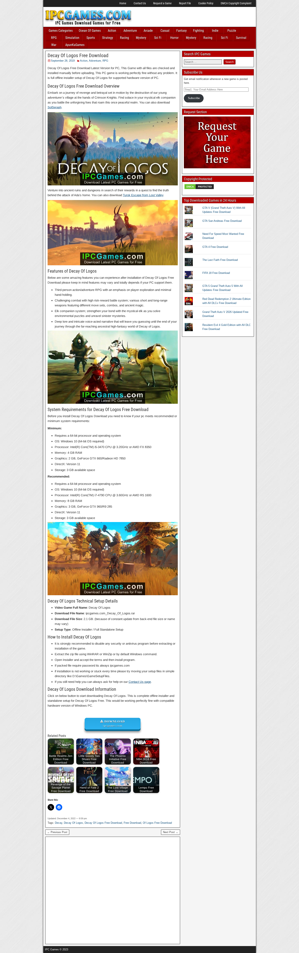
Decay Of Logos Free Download (78, 55)
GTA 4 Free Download (215, 246)
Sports (90, 38)
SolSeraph (54, 107)
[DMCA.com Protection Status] (199, 188)
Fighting (198, 31)
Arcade (148, 31)
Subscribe (194, 98)
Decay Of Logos (73, 822)
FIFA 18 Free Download (216, 272)
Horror (174, 38)
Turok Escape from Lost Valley (143, 195)
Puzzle (231, 31)
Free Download (132, 822)
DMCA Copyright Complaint (236, 3)
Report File (185, 3)
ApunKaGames (74, 45)
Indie (215, 31)
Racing (124, 38)
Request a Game (162, 3)
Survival (241, 38)
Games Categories (61, 31)
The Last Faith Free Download (220, 259)
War (53, 45)
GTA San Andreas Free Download (222, 220)
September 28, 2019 (63, 60)
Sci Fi (157, 38)
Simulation (72, 38)
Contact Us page (140, 681)
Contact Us (140, 3)
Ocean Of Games (90, 31)
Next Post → (170, 832)
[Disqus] (113, 890)
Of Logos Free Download (157, 822)
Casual (164, 31)
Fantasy (181, 31)
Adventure (130, 31)
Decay (58, 822)
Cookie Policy (205, 3)
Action (112, 31)
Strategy (107, 38)
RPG (54, 38)
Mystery (141, 38)
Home (122, 3)
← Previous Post (57, 832)
